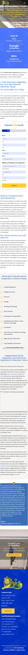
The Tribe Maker (19, 648)
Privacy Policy (20, 650)
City (3, 174)
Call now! (17, 474)
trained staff (4, 466)
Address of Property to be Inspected (14, 163)
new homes (21, 100)
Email (4, 156)
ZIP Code (4, 180)
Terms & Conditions (9, 650)
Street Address (5, 169)
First (3, 141)
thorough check (21, 418)
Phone (4, 150)
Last (3, 147)
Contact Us (8, 611)
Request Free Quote (14, 555)
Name (4, 135)
